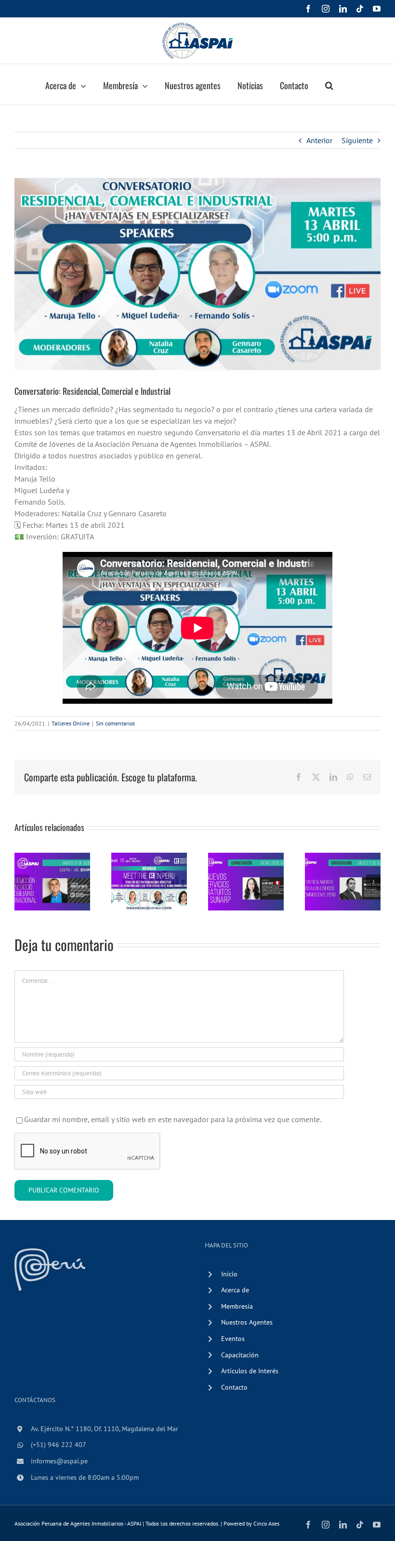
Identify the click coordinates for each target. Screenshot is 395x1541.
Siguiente (357, 140)
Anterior (319, 140)
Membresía (237, 1306)
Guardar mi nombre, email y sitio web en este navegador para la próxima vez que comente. (172, 1119)
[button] (329, 84)
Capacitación (240, 1355)
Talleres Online (71, 723)
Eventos (233, 1338)
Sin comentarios (115, 723)
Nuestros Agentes (247, 1322)
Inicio (229, 1274)
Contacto (234, 1387)
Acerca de (235, 1290)
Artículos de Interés (249, 1371)
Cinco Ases (266, 1523)
